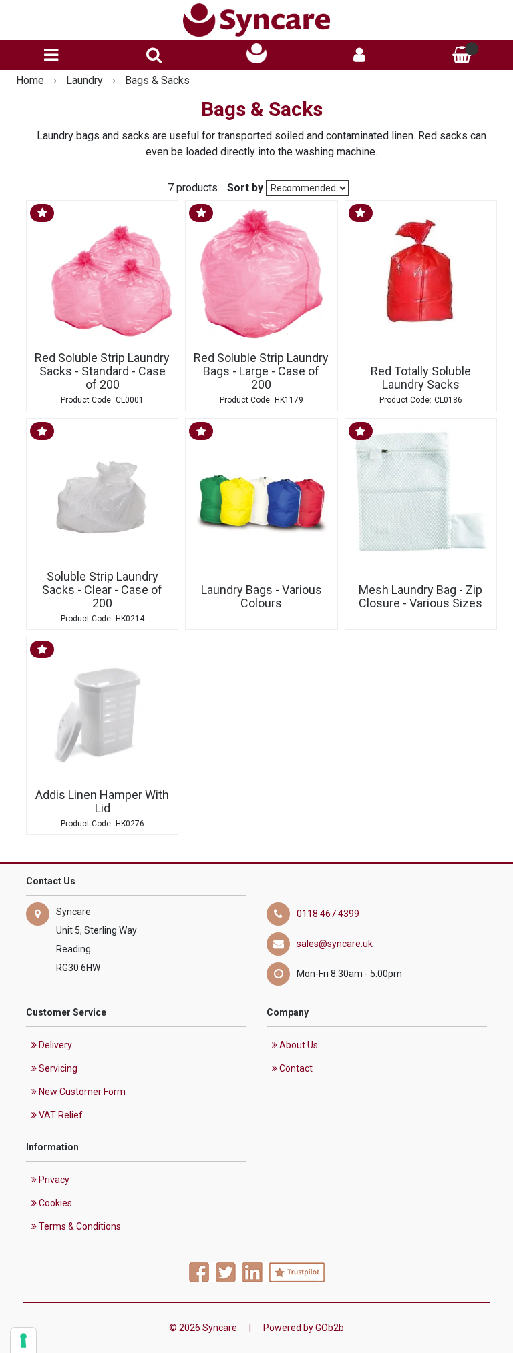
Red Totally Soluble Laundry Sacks (421, 377)
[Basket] (461, 55)
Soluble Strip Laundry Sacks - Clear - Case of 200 (102, 590)
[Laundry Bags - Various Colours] (261, 494)
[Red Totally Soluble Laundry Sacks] (421, 276)
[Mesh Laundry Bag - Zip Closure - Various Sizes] (421, 494)
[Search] (154, 55)
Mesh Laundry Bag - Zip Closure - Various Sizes (420, 596)
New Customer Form (81, 1091)
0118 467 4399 (328, 913)
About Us (297, 1045)
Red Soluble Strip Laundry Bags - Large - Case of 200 (261, 371)
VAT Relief (60, 1115)
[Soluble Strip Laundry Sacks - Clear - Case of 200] (102, 494)
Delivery (54, 1045)
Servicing (57, 1068)
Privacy (53, 1179)
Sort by (245, 187)
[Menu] (51, 55)
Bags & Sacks (157, 80)
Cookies (54, 1203)
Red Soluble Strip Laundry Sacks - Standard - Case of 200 (102, 371)
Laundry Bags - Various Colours (261, 596)
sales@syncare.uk (335, 943)
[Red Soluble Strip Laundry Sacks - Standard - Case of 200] (102, 276)
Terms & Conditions (79, 1226)
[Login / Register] (359, 55)
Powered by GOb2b (303, 1327)
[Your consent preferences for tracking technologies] (23, 1340)
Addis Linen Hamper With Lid (102, 801)
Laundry (86, 80)
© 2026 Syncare (203, 1327)
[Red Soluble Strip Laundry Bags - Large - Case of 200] (261, 276)
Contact (295, 1068)
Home (31, 80)
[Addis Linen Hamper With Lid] (102, 713)
